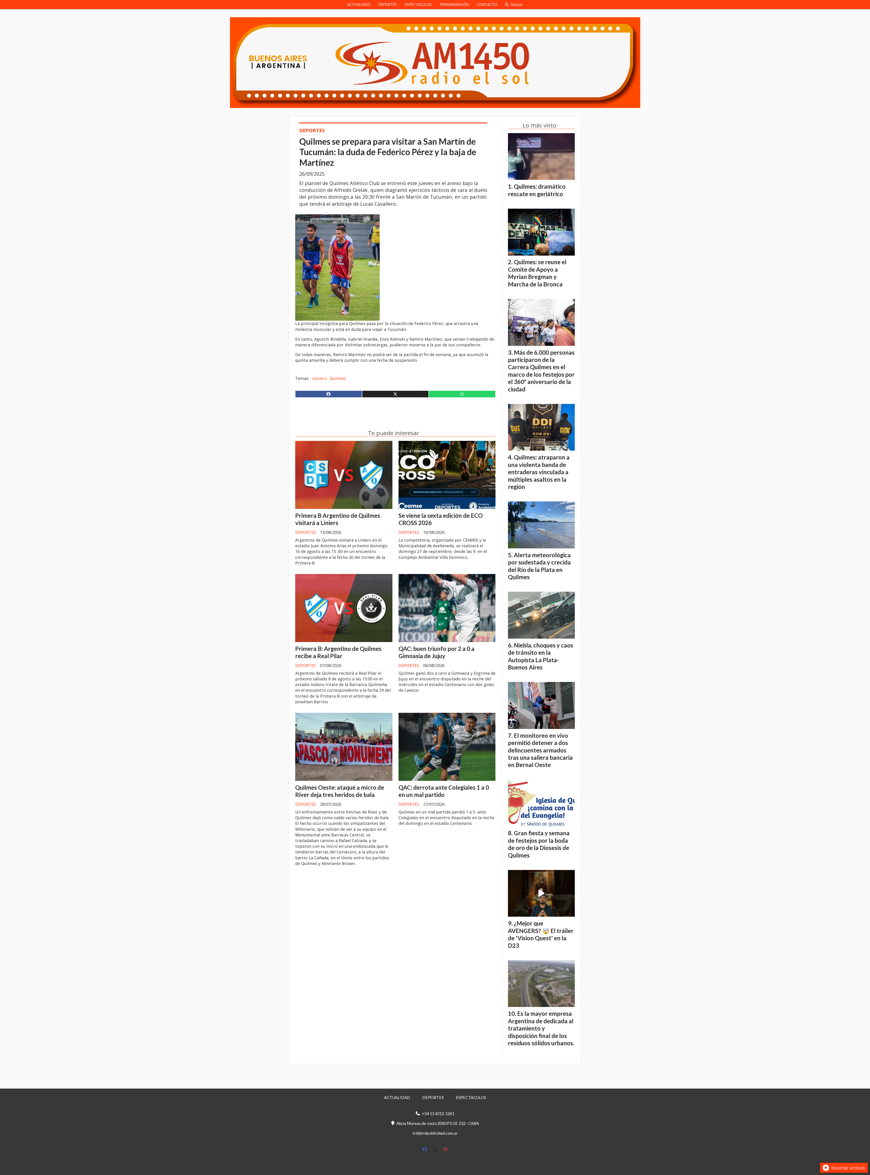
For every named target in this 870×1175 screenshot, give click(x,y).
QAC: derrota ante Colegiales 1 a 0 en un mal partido (444, 791)
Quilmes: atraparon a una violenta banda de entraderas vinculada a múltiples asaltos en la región (539, 472)
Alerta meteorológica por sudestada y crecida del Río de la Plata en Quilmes (539, 566)
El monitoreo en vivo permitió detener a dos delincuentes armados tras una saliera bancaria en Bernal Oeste (540, 750)
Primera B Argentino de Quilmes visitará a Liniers (337, 519)
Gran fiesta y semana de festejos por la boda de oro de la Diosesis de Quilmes (539, 844)
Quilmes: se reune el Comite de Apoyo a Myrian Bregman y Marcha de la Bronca (537, 273)
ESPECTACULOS (418, 4)
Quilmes (338, 378)
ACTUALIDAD (358, 4)
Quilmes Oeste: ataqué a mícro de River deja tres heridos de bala (339, 791)
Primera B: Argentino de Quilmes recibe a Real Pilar (338, 652)
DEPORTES (387, 4)
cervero (319, 378)
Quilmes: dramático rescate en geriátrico (537, 190)
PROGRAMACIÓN (454, 4)
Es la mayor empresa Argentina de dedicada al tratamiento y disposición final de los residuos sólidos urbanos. (541, 1028)
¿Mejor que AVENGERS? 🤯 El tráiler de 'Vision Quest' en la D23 (540, 934)
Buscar (517, 4)
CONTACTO (487, 4)
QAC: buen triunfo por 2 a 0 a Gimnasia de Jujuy (436, 652)
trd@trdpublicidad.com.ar (435, 1133)
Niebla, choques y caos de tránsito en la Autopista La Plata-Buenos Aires (540, 656)
